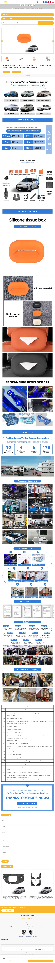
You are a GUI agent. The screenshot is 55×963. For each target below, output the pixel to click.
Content (4, 850)
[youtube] (48, 2)
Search (46, 23)
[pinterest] (50, 2)
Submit (5, 861)
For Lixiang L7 (39, 8)
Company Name (5, 844)
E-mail (3, 832)
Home (15, 8)
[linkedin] (46, 2)
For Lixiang (32, 8)
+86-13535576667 (27, 918)
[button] (2, 41)
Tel (2, 838)
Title (3, 820)
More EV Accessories (23, 8)
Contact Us (16, 71)
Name (3, 826)
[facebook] (44, 2)
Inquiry (6, 71)
